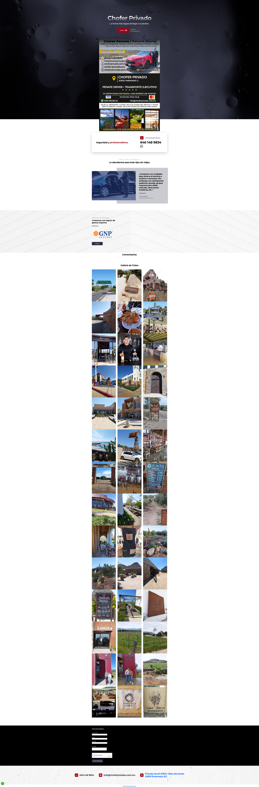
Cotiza (122, 30)
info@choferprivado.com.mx (119, 775)
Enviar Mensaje (97, 761)
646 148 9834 (87, 775)
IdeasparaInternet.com (131, 786)
